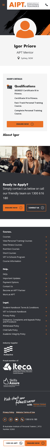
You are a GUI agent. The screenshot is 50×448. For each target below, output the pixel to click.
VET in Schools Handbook (14, 312)
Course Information (12, 261)
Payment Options (11, 282)
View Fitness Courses (12, 245)
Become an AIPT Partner (14, 290)
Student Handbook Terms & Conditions (21, 308)
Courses (6, 237)
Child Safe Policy (10, 330)
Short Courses (9, 253)
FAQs (5, 274)
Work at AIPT (9, 295)
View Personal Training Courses (17, 241)
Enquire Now (22, 124)
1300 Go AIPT (11, 443)
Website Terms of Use (25, 412)
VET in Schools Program (14, 257)
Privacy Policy (9, 316)
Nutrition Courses (11, 249)
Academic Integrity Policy (14, 334)
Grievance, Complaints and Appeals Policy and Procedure (22, 321)
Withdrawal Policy (11, 326)
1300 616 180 (31, 419)
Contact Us (34, 208)
